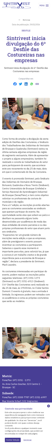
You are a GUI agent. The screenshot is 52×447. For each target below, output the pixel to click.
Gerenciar (27, 440)
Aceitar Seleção (12, 440)
